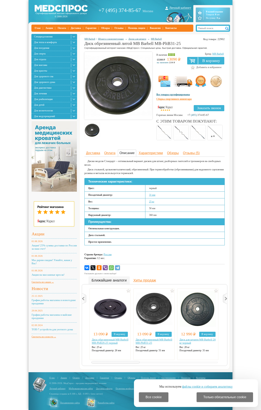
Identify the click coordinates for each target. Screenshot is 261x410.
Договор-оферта (104, 388)
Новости (40, 288)
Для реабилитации (43, 99)
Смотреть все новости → (44, 336)
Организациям (168, 377)
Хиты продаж (144, 280)
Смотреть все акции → (43, 282)
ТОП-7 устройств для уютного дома (52, 329)
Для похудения (41, 48)
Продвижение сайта (70, 402)
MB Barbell (89, 39)
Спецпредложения (43, 36)
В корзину (211, 60)
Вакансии (155, 28)
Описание (127, 153)
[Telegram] (117, 268)
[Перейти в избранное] (199, 18)
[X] (93, 268)
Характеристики (151, 153)
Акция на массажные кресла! (48, 274)
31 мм (152, 195)
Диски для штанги (137, 39)
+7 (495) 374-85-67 (119, 10)
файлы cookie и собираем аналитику (207, 386)
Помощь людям (136, 28)
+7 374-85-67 (198, 114)
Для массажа (40, 65)
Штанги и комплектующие (111, 39)
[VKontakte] (87, 268)
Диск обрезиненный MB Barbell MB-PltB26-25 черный (110, 341)
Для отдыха (40, 59)
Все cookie (154, 397)
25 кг (151, 201)
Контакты (171, 28)
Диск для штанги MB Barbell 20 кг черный (197, 341)
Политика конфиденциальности (131, 388)
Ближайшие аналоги (109, 280)
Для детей (39, 104)
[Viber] (105, 268)
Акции (49, 28)
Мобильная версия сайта (81, 388)
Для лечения (40, 93)
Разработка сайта (106, 402)
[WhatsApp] (111, 268)
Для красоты (40, 70)
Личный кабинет (180, 7)
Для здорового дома (44, 82)
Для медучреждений (44, 116)
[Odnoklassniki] (99, 268)
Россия (108, 254)
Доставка (76, 28)
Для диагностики (42, 87)
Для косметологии (43, 110)
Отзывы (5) (191, 153)
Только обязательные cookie (224, 397)
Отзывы (118, 28)
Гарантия (91, 28)
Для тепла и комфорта (45, 42)
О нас (38, 28)
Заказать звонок (209, 108)
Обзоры (105, 28)
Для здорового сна (43, 76)
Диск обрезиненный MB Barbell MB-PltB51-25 (154, 341)
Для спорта (39, 53)
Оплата (62, 28)
